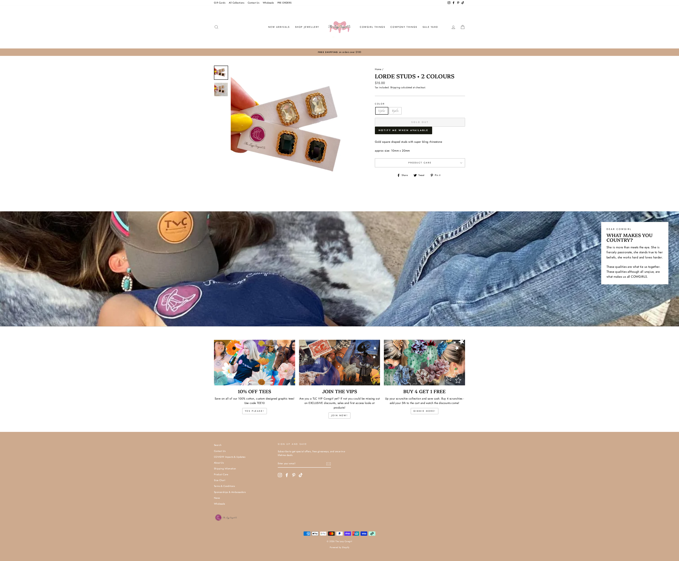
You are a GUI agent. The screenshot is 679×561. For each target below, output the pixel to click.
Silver (381, 111)
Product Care (419, 162)
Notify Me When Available (403, 130)
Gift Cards (219, 2)
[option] (339, 52)
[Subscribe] (328, 463)
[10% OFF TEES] (254, 362)
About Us (219, 462)
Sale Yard (430, 27)
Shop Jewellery (307, 27)
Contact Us (253, 2)
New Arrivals (279, 27)
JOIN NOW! (339, 415)
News (217, 498)
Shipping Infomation (225, 468)
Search (217, 445)
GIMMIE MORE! (424, 411)
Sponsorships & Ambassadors (230, 492)
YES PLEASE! (254, 411)
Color (380, 103)
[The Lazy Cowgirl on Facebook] (287, 475)
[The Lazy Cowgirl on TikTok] (300, 475)
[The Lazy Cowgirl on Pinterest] (294, 475)
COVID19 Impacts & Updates (229, 457)
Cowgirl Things (372, 27)
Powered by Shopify (339, 547)
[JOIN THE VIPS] (339, 362)
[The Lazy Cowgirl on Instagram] (280, 475)
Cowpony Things (403, 27)
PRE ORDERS (284, 2)
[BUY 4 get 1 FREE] (424, 362)
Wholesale (268, 2)
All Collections (236, 2)
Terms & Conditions (224, 486)
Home (378, 69)
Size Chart (219, 480)
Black (395, 111)
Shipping (395, 87)
